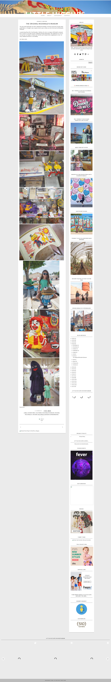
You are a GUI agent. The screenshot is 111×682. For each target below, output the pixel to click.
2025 (73, 340)
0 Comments (38, 410)
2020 (73, 370)
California (38, 412)
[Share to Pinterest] (50, 411)
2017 (73, 375)
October (74, 348)
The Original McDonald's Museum (42, 24)
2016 (73, 377)
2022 (73, 367)
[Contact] (75, 55)
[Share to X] (47, 411)
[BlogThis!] (46, 411)
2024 (73, 342)
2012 (73, 384)
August (74, 352)
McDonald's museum (48, 412)
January (75, 364)
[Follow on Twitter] (80, 55)
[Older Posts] (63, 427)
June (74, 355)
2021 (73, 368)
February (75, 363)
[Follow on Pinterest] (85, 55)
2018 (73, 374)
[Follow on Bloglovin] (88, 55)
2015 (73, 379)
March (74, 361)
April (74, 359)
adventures (31, 412)
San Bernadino (54, 414)
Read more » (22, 407)
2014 (73, 381)
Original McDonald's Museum (41, 414)
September (75, 350)
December (75, 345)
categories (58, 15)
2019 (73, 372)
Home (43, 15)
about (49, 15)
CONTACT (67, 15)
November (75, 347)
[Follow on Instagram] (83, 55)
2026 (73, 338)
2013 (73, 382)
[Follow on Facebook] (77, 55)
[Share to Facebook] (49, 411)
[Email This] (44, 411)
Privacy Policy (82, 436)
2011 (73, 386)
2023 (73, 343)
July (74, 354)
